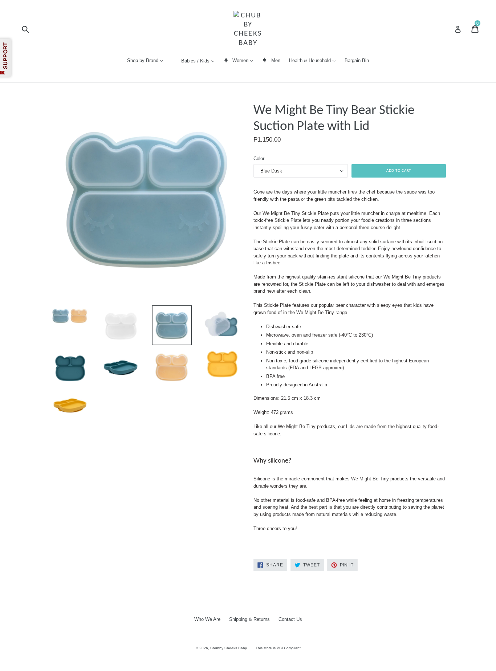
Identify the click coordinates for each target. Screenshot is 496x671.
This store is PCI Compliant (278, 648)
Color (258, 158)
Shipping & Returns (249, 619)
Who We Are (207, 619)
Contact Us (290, 619)
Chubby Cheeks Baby (228, 648)
